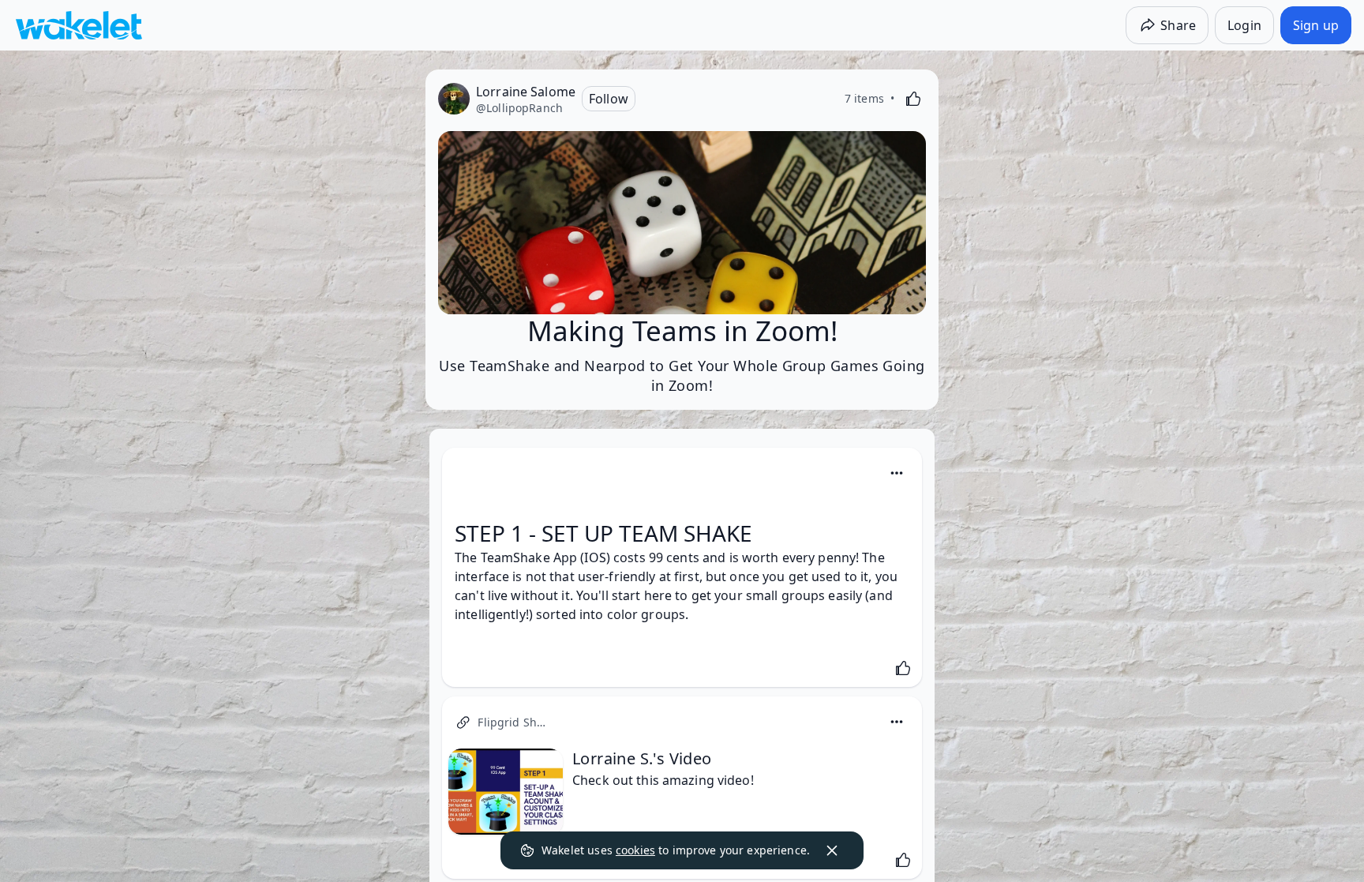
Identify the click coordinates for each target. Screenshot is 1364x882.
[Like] (913, 98)
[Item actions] (896, 473)
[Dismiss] (832, 850)
